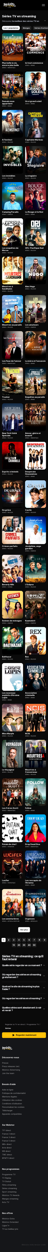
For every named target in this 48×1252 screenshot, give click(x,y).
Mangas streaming (10, 1198)
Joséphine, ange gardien (33, 547)
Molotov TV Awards (10, 1195)
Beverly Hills (8, 584)
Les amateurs (32, 325)
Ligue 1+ (5, 1225)
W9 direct (6, 1151)
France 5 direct (8, 1141)
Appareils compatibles (12, 1114)
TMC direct (7, 1154)
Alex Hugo (30, 286)
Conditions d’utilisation (12, 1103)
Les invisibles (8, 176)
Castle (28, 510)
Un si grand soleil (33, 101)
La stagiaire (31, 176)
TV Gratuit (6, 1181)
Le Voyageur (8, 770)
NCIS (27, 733)
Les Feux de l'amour (11, 361)
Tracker (6, 397)
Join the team (8, 1073)
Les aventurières (10, 919)
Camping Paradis (10, 212)
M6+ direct (7, 1144)
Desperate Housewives (31, 473)
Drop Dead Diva (32, 844)
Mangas (26, 28)
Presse (5, 1063)
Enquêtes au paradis (35, 397)
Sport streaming (9, 1192)
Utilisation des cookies (12, 1100)
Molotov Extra (8, 1218)
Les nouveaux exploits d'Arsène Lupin (10, 695)
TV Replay (6, 1178)
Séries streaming (9, 1188)
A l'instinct (7, 140)
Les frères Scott (10, 808)
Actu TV (5, 1202)
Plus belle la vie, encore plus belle (10, 64)
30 (24, 945)
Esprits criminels (10, 472)
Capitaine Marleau (34, 140)
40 (29, 945)
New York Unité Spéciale (9, 434)
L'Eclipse (29, 584)
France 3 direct (8, 1137)
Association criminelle (31, 694)
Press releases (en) (10, 1066)
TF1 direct (6, 1130)
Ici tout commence (34, 63)
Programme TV (8, 1174)
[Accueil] (9, 5)
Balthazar (6, 657)
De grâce (6, 510)
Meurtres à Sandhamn (7, 287)
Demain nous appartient (8, 102)
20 (19, 945)
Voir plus (24, 930)
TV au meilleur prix (10, 1229)
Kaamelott (30, 621)
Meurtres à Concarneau (31, 771)
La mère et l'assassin (35, 361)
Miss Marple (8, 733)
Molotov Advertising (11, 1070)
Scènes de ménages (12, 621)
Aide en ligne (7, 1089)
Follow (28, 808)
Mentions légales (9, 1096)
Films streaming (9, 1185)
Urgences (30, 919)
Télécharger (7, 1110)
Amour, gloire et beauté (33, 434)
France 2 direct (8, 1134)
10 (14, 945)
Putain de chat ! (9, 844)
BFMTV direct (8, 1158)
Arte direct (7, 1147)
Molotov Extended (10, 1222)
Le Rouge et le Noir (34, 212)
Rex (27, 657)
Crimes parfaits (10, 546)
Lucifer (5, 880)
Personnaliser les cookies (13, 1107)
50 (34, 945)
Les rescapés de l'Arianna (33, 881)
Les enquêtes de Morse (10, 249)
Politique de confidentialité (14, 1093)
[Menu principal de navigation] (43, 5)
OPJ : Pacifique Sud (34, 248)
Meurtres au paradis (12, 325)
